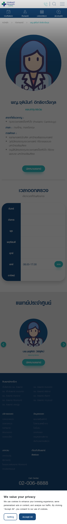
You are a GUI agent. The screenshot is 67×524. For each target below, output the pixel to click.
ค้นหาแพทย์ (19, 22)
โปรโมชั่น (37, 428)
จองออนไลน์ (7, 437)
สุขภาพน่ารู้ (6, 460)
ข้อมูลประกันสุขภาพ (41, 437)
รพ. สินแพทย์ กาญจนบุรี (43, 400)
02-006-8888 (33, 482)
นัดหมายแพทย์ (33, 168)
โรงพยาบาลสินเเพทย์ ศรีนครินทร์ (14, 464)
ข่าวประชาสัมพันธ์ (8, 469)
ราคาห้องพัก (38, 432)
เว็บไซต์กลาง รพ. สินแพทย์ (12, 387)
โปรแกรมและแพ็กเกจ (41, 423)
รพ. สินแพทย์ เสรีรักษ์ (42, 391)
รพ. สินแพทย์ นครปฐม (11, 404)
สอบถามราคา (7, 432)
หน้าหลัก (5, 22)
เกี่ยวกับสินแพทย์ (38, 450)
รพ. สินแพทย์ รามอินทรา (43, 387)
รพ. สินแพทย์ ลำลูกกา (42, 396)
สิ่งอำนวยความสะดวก (41, 441)
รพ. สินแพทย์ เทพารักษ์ (11, 396)
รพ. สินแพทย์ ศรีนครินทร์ (12, 400)
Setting (10, 517)
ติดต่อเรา (35, 455)
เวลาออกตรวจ (8, 419)
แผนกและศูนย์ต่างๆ (40, 419)
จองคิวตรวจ (7, 423)
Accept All (27, 517)
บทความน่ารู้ (6, 456)
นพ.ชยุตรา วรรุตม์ (33, 351)
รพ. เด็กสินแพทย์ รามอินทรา (13, 391)
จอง (59, 264)
